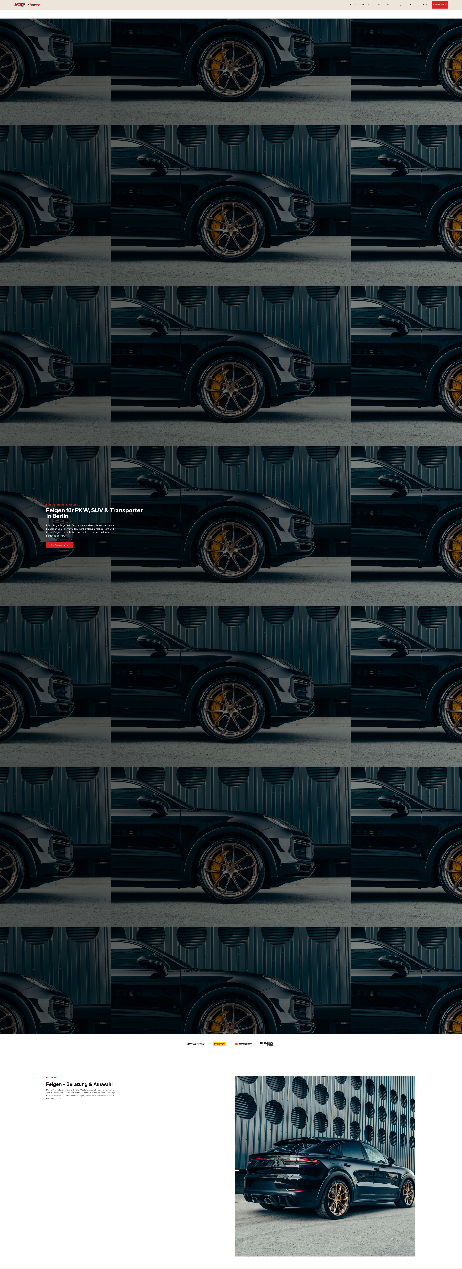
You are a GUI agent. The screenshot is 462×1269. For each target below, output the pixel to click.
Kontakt (426, 5)
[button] (361, 5)
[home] (28, 4)
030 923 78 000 (440, 5)
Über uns (414, 5)
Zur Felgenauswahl (59, 545)
